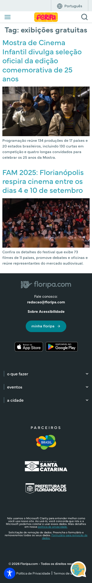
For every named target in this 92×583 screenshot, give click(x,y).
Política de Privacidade (33, 573)
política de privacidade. (52, 526)
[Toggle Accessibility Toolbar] (10, 573)
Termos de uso (65, 573)
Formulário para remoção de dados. (65, 536)
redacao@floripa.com (46, 301)
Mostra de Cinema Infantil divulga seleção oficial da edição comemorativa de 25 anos (42, 60)
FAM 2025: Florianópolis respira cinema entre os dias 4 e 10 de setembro (43, 181)
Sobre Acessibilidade (46, 311)
